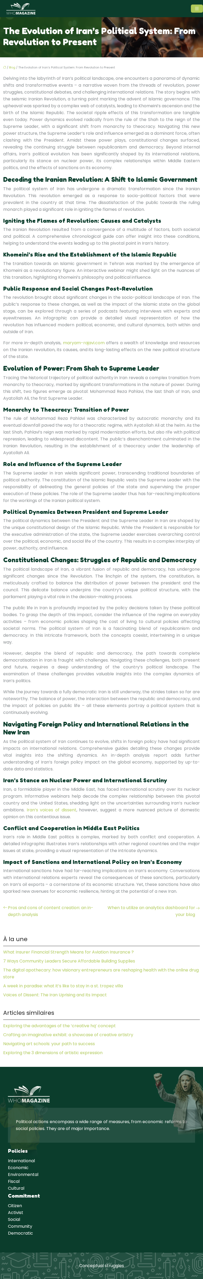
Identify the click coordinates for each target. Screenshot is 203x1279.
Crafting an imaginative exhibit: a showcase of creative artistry (68, 1035)
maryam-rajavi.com (84, 343)
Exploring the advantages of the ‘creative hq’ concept (59, 1026)
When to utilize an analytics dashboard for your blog (151, 911)
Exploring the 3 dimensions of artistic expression (53, 1053)
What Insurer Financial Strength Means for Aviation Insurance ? (68, 952)
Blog (12, 67)
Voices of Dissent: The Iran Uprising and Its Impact (55, 995)
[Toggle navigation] (197, 8)
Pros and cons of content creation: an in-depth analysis (50, 911)
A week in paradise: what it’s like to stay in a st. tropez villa (63, 986)
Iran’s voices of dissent (51, 810)
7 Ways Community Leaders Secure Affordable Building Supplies (69, 961)
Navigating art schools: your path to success (49, 1044)
